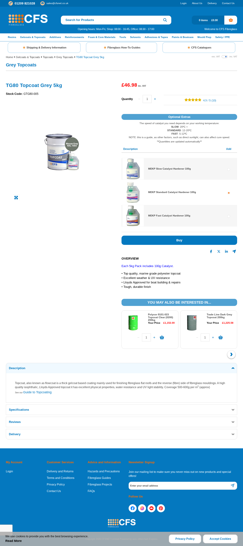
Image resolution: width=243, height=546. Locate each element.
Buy (179, 240)
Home (9, 57)
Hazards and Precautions (104, 471)
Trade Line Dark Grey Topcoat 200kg (219, 316)
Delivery (14, 434)
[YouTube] (151, 508)
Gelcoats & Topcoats (28, 57)
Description (17, 368)
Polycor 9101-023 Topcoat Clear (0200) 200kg (160, 317)
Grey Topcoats (64, 57)
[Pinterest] (161, 508)
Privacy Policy (56, 484)
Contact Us (54, 491)
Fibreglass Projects (100, 484)
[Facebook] (133, 508)
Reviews (15, 422)
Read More (13, 541)
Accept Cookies (220, 538)
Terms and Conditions (60, 478)
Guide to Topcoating (37, 392)
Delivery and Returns (60, 471)
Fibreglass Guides (99, 478)
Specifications (19, 409)
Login (9, 471)
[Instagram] (142, 508)
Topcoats (48, 57)
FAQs (91, 491)
